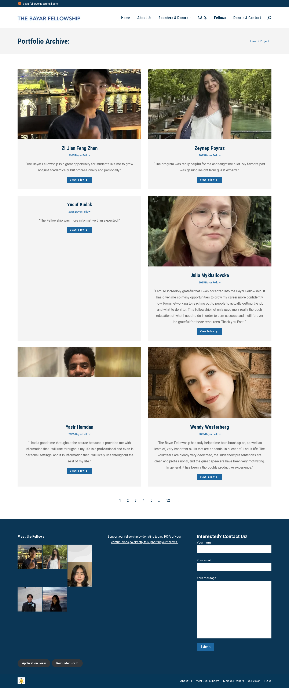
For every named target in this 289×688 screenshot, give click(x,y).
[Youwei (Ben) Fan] (30, 599)
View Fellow (77, 179)
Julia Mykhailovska (209, 275)
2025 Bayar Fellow (80, 155)
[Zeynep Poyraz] (55, 557)
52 (168, 500)
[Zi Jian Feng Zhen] (30, 557)
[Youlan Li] (55, 599)
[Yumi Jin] (79, 574)
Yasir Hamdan (79, 427)
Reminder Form (67, 663)
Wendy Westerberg (209, 427)
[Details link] (79, 104)
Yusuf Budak (79, 205)
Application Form (34, 663)
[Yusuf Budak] (79, 553)
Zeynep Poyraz (209, 148)
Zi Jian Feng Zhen (80, 148)
